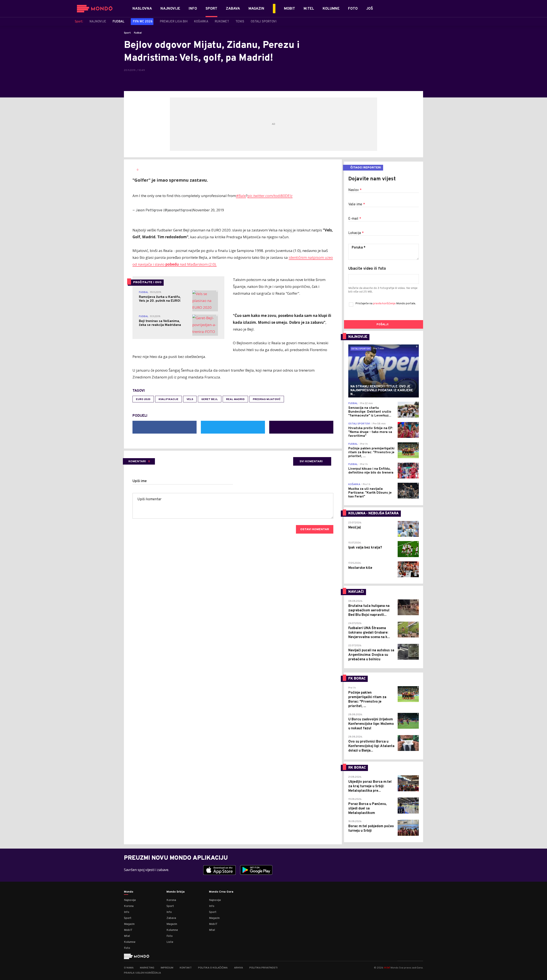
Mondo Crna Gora (221, 892)
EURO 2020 (143, 399)
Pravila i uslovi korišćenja (142, 973)
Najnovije (130, 900)
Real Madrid (235, 399)
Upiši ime (139, 481)
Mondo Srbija (175, 892)
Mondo (128, 892)
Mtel (127, 936)
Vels (190, 399)
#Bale (241, 195)
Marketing (147, 968)
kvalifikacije (168, 399)
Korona (129, 906)
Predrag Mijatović (267, 399)
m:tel (387, 967)
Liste (169, 942)
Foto (127, 948)
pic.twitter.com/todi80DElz (270, 195)
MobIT (128, 930)
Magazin (129, 924)
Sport (127, 33)
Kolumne (129, 942)
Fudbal (138, 33)
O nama (129, 968)
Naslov (355, 190)
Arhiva (238, 968)
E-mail (354, 219)
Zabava (171, 918)
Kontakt (186, 968)
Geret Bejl (209, 399)
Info (126, 912)
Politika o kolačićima (213, 968)
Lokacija (356, 233)
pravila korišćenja (384, 303)
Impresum (167, 968)
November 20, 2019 (208, 210)
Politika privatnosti (263, 968)
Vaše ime (356, 204)
